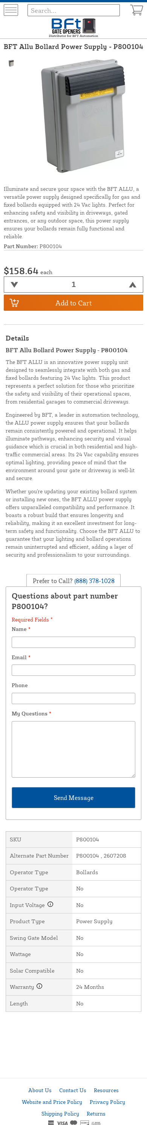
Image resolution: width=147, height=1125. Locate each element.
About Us (40, 1090)
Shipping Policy (60, 1113)
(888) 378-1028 (94, 581)
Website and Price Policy (52, 1102)
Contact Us (72, 1090)
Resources (106, 1090)
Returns (96, 1113)
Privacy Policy (107, 1102)
